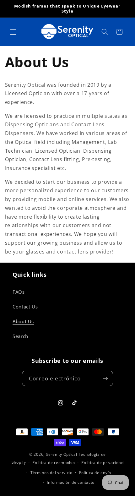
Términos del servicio (51, 472)
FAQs (19, 292)
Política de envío (95, 472)
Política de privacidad (102, 462)
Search (20, 336)
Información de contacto (70, 482)
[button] (13, 32)
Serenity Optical (61, 454)
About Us (23, 321)
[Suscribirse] (105, 378)
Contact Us (25, 306)
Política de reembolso (53, 462)
